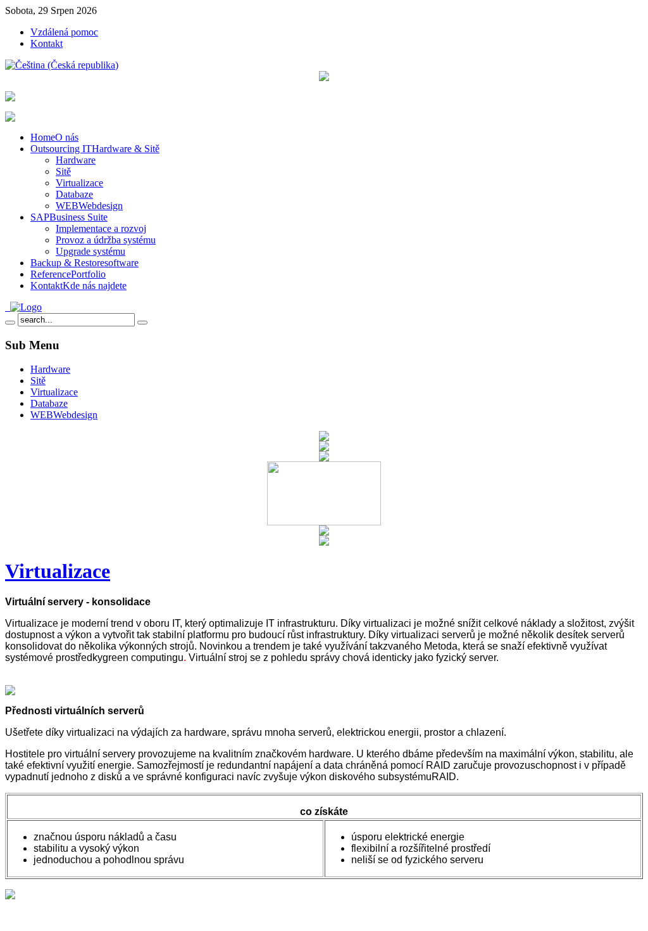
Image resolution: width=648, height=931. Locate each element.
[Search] (10, 322)
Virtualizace (57, 571)
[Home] (23, 307)
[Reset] (142, 322)
